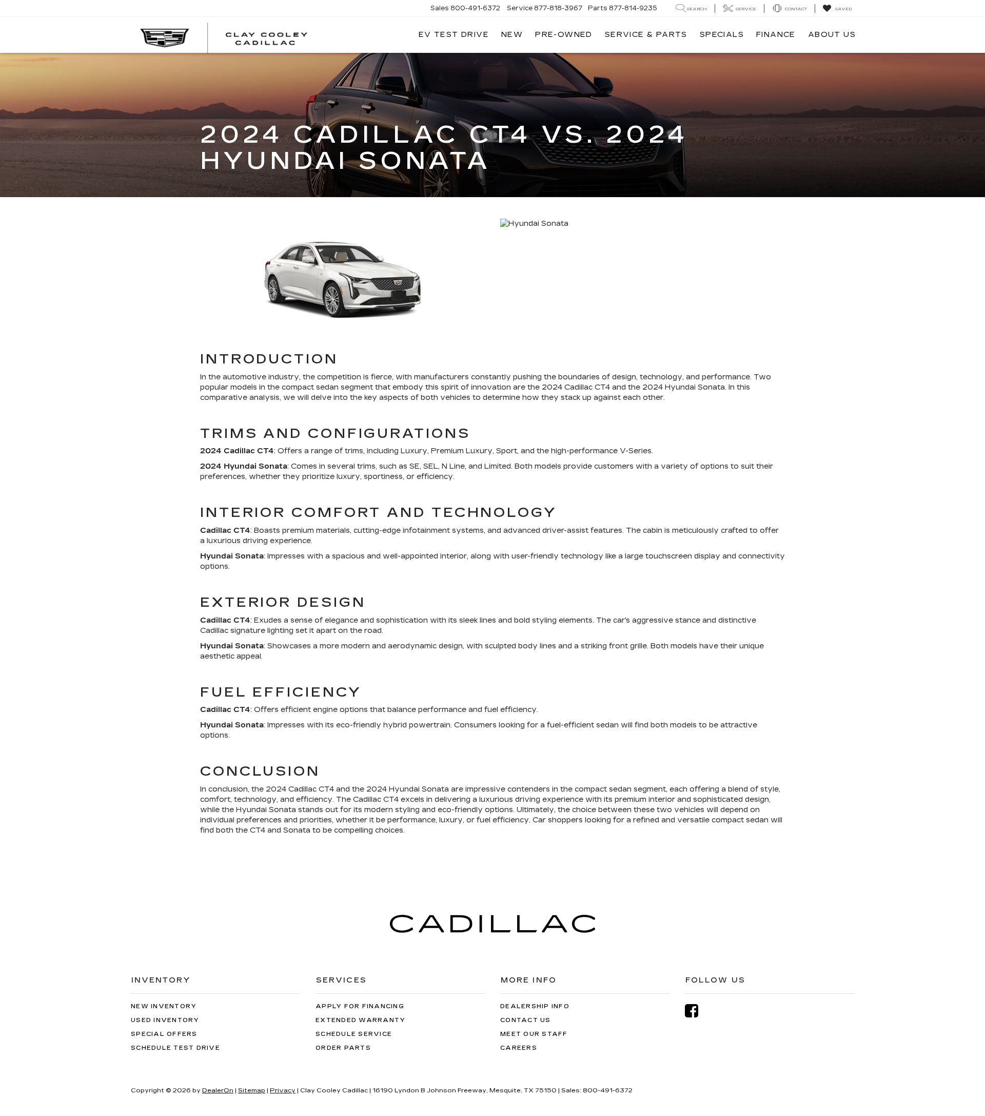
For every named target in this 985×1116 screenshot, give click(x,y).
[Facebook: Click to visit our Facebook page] (696, 1011)
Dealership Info (534, 1006)
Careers (518, 1048)
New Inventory (163, 1006)
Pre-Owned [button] (564, 34)
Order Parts (343, 1048)
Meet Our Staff (534, 1034)
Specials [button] (722, 34)
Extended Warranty (360, 1020)
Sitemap (251, 1090)
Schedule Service (354, 1034)
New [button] (512, 34)
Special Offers (164, 1034)
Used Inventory (165, 1020)
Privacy (283, 1090)
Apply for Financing (360, 1006)
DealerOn (217, 1090)
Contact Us (525, 1020)
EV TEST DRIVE (454, 34)
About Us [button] (832, 34)
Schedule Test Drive (175, 1048)
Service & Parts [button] (646, 34)
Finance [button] (776, 34)
